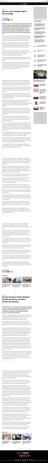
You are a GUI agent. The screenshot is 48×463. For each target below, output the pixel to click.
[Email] (47, 1)
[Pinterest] (8, 20)
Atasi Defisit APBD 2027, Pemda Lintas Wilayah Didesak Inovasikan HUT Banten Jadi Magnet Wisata (39, 24)
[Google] (45, 1)
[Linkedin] (7, 20)
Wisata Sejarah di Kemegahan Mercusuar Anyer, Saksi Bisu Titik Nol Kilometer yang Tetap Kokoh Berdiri (16, 285)
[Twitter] (5, 20)
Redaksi (20, 460)
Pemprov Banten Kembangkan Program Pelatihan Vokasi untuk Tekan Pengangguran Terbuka (27, 442)
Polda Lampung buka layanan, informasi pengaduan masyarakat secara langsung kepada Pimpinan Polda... (43, 91)
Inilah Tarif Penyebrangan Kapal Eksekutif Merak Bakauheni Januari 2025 (41, 55)
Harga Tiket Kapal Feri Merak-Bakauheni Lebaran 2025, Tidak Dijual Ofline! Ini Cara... (42, 60)
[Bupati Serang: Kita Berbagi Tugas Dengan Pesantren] (40, 74)
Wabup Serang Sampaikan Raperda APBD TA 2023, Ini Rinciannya (42, 108)
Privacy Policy (42, 460)
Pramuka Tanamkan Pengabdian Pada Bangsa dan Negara (42, 84)
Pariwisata (3, 9)
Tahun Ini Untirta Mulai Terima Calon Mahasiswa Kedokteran (42, 46)
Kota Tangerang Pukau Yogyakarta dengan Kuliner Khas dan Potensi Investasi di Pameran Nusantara (26, 285)
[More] (12, 20)
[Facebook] (3, 20)
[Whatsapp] (10, 20)
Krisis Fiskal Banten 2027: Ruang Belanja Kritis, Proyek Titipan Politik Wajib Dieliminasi (6, 442)
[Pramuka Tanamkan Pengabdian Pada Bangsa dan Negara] (36, 85)
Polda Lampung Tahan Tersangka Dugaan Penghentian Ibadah (42, 102)
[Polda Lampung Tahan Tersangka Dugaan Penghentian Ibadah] (36, 103)
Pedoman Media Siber (32, 460)
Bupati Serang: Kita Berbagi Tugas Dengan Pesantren (39, 80)
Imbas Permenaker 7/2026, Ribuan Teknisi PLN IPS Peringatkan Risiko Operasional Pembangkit (39, 32)
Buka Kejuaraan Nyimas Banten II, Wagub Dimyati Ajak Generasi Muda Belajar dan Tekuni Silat (16, 442)
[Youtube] (46, 1)
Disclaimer (38, 460)
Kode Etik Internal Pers (25, 460)
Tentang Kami (16, 460)
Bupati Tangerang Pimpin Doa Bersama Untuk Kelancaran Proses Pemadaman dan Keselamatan (6, 285)
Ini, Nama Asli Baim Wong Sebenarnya (41, 51)
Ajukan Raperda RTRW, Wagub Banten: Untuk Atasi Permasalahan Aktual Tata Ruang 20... (43, 97)
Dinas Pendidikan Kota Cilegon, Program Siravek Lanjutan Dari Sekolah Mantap (42, 65)
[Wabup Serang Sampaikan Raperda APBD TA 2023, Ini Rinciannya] (36, 108)
